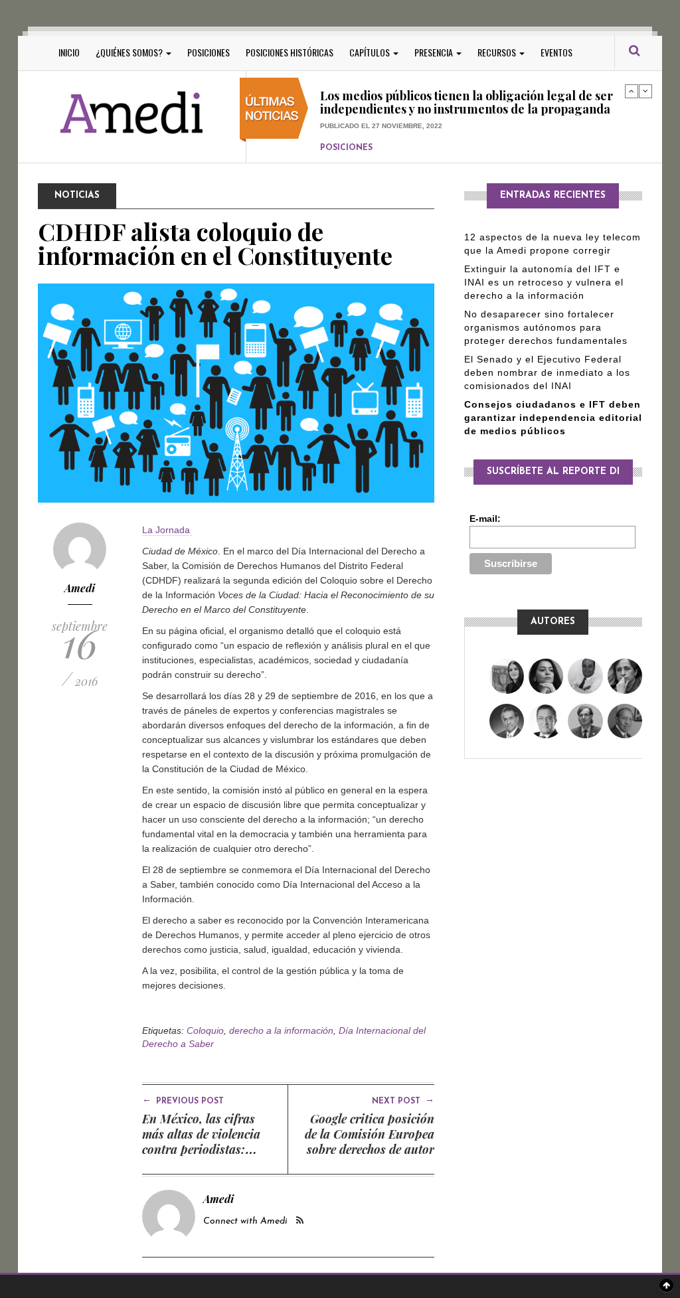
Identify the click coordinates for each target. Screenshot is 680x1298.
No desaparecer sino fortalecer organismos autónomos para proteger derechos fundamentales (546, 327)
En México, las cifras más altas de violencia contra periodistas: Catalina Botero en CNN (208, 1142)
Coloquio (205, 1030)
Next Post (403, 1100)
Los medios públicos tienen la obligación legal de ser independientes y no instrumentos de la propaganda (466, 95)
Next (645, 91)
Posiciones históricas (289, 52)
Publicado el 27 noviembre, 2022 (381, 118)
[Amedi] (132, 113)
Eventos (556, 52)
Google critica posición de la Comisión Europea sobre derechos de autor (369, 1134)
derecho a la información (281, 1030)
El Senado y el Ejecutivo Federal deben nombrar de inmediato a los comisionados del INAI (547, 372)
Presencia (434, 52)
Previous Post (183, 1100)
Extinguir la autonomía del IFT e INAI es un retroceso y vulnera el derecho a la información (544, 282)
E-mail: (485, 518)
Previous (631, 91)
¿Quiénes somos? (130, 52)
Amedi (79, 588)
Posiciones (208, 52)
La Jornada (167, 530)
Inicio (69, 52)
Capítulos (370, 52)
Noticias (77, 196)
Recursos (497, 52)
